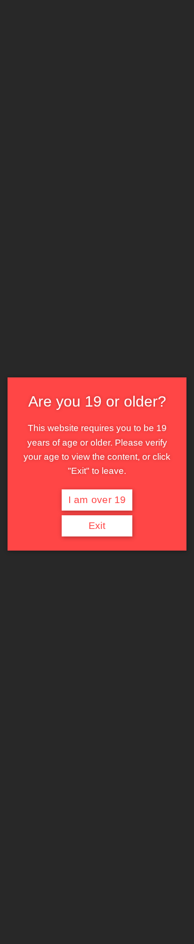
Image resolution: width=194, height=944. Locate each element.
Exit (97, 525)
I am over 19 (97, 499)
